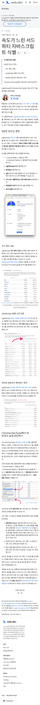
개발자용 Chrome (8, 659)
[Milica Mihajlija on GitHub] (14, 99)
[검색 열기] (26, 2)
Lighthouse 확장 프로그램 (11, 262)
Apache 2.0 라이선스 (17, 606)
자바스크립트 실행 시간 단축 (20, 318)
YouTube (6, 680)
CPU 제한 (30, 528)
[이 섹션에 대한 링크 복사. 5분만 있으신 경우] (21, 131)
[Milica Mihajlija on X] (11, 99)
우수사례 (6, 665)
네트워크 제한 (20, 528)
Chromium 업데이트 (9, 662)
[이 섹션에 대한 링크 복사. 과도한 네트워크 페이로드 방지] (29, 383)
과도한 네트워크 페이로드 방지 (21, 388)
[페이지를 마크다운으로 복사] (25, 53)
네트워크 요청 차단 (22, 442)
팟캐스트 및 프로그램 (9, 668)
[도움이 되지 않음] (16, 34)
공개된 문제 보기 (8, 651)
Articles (5, 8)
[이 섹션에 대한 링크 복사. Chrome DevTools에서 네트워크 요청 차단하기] (25, 436)
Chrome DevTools (30, 117)
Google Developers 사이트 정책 (22, 608)
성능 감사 (13, 138)
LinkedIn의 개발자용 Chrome (12, 683)
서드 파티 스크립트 (29, 104)
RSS (4, 686)
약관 (3, 695)
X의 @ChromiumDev (10, 677)
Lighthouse (17, 117)
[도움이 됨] (13, 34)
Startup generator (7, 303)
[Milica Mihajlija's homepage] (17, 99)
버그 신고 (6, 647)
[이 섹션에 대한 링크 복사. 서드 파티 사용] (15, 246)
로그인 (35, 2)
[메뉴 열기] (3, 2)
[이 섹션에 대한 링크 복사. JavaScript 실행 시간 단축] (26, 314)
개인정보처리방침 (11, 695)
